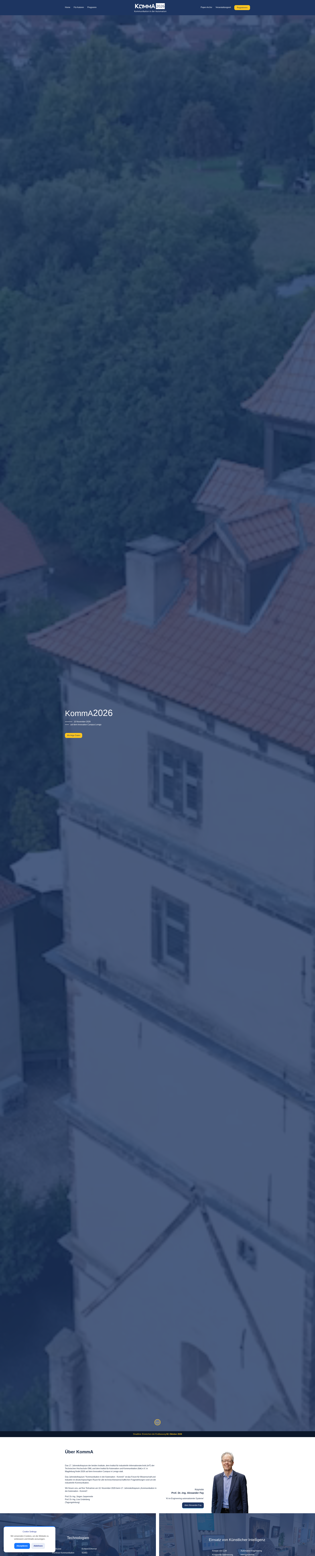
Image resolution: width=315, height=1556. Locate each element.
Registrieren (242, 8)
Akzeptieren (22, 1546)
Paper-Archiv (206, 7)
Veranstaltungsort (223, 7)
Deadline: (157, 1434)
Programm (91, 7)
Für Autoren (79, 7)
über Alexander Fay (193, 1505)
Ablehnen (38, 1546)
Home (67, 7)
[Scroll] (157, 1422)
